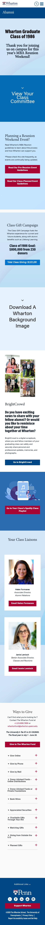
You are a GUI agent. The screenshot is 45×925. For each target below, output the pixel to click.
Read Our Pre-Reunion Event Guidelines (22, 169)
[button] (22, 95)
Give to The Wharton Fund (22, 744)
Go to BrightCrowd (22, 462)
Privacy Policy (28, 916)
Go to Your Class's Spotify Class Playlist (22, 509)
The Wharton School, (18, 913)
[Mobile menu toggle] (41, 4)
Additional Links (21, 884)
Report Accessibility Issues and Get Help (22, 919)
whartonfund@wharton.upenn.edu (23, 726)
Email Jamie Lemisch (22, 669)
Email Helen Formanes (22, 603)
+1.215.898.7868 (21, 723)
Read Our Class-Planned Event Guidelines (22, 182)
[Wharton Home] (10, 4)
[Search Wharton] (36, 4)
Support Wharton (22, 906)
